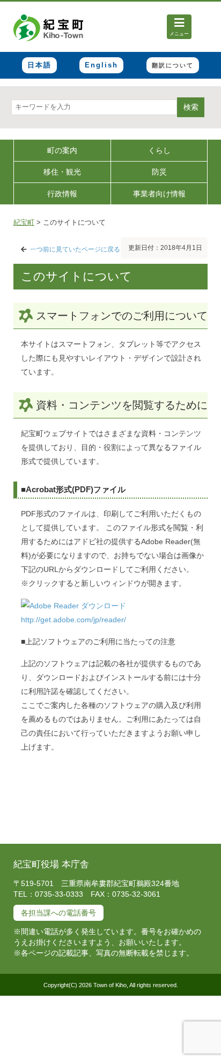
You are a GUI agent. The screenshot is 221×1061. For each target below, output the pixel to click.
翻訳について (173, 65)
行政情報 (62, 193)
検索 (190, 107)
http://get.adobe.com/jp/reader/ (73, 619)
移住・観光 (62, 171)
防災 (159, 171)
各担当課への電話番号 (58, 913)
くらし (159, 150)
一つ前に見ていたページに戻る (75, 249)
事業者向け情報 (159, 193)
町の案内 (62, 150)
